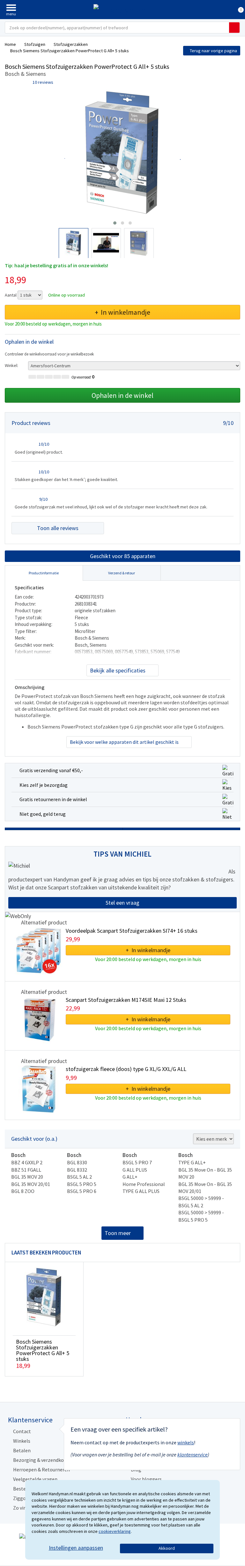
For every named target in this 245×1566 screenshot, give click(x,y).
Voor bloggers (146, 1479)
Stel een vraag (122, 902)
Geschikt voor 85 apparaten (122, 556)
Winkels (21, 1441)
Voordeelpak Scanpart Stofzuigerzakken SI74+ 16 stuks (131, 930)
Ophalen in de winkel (122, 395)
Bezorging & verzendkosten (43, 1460)
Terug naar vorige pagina (213, 51)
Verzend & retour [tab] (121, 573)
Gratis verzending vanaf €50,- (51, 770)
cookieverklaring (115, 1531)
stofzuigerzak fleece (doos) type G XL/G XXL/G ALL (126, 1069)
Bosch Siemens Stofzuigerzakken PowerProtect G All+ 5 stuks (42, 1350)
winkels (185, 1442)
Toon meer (118, 1233)
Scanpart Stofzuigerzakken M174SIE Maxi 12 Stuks (126, 999)
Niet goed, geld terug (42, 814)
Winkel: (11, 365)
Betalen (22, 1450)
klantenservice (192, 1454)
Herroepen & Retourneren (41, 1469)
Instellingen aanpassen (76, 1547)
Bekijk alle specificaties (117, 670)
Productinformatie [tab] (44, 573)
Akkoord (167, 1548)
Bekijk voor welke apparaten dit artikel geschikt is (124, 742)
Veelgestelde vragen (35, 1479)
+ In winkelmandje (122, 312)
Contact (22, 1431)
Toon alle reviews (57, 528)
